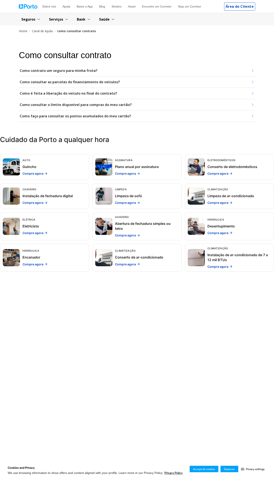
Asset (132, 6)
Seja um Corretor (189, 6)
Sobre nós (49, 6)
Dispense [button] (229, 469)
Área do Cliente (240, 6)
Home (23, 31)
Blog (102, 6)
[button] (252, 469)
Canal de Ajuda (42, 31)
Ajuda (66, 6)
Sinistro (117, 6)
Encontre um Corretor (156, 6)
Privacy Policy (173, 473)
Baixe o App (85, 6)
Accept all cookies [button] (204, 469)
